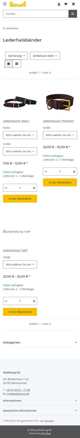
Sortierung (15, 56)
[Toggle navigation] (5, 2)
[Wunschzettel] (65, 4)
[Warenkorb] (73, 4)
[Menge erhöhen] (34, 188)
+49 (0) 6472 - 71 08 (18, 390)
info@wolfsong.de (18, 393)
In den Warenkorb (20, 198)
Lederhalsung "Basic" (16, 121)
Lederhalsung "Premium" (58, 121)
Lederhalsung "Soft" (15, 250)
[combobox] (20, 135)
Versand (49, 420)
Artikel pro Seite (43, 56)
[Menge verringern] (6, 188)
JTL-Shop (46, 433)
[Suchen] (72, 14)
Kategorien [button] (11, 342)
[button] (59, 4)
